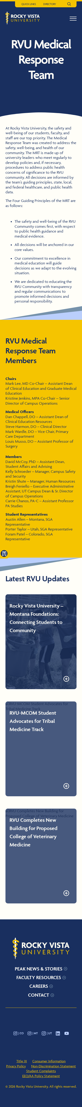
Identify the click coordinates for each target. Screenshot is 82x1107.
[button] (73, 19)
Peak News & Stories (38, 969)
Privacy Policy (16, 1066)
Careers (38, 986)
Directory (49, 4)
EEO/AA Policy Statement (41, 1076)
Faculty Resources (38, 977)
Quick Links (28, 4)
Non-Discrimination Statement (53, 1066)
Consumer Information (49, 1061)
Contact (38, 995)
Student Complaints (41, 1071)
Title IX (21, 1061)
